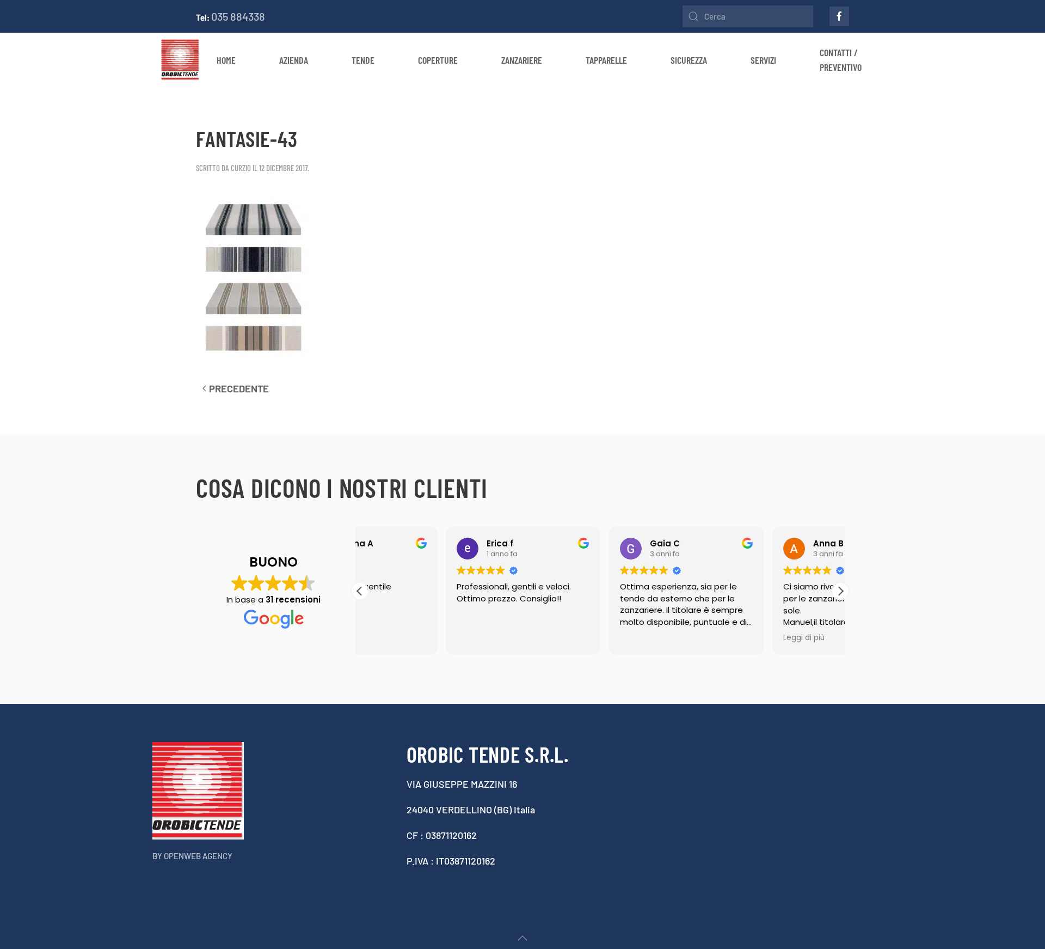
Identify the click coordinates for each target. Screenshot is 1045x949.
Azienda (293, 60)
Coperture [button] (438, 60)
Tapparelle (606, 60)
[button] (840, 591)
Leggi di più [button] (717, 638)
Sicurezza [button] (689, 60)
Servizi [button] (763, 60)
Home (226, 60)
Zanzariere (521, 60)
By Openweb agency (192, 856)
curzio (241, 168)
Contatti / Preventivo (841, 59)
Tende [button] (363, 60)
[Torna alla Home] (180, 60)
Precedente (239, 388)
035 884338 (238, 16)
